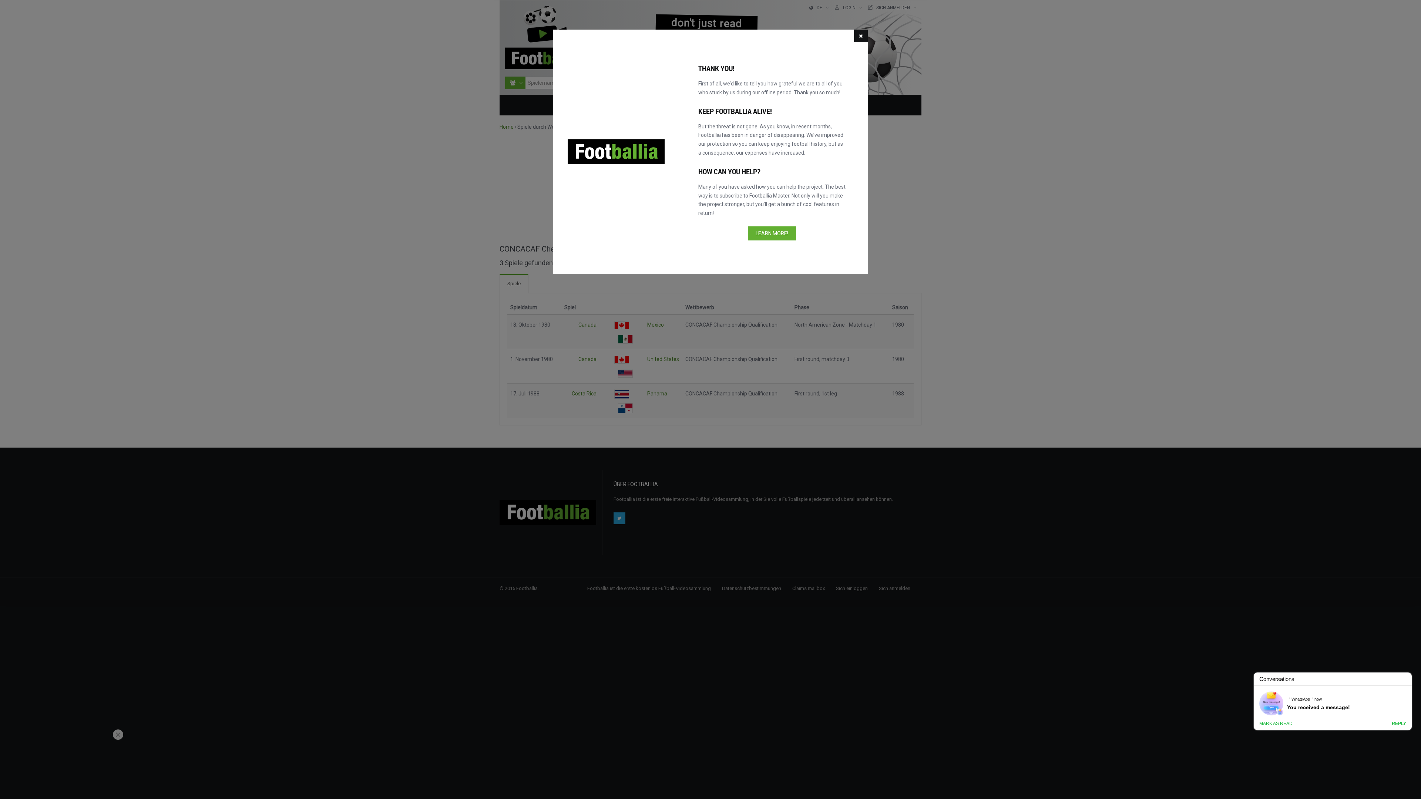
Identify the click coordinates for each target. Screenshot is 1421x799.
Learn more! (772, 233)
